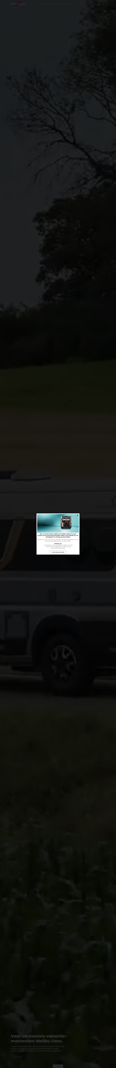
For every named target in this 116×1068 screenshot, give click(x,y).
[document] (58, 534)
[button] (77, 515)
